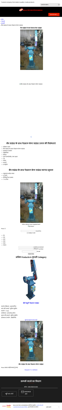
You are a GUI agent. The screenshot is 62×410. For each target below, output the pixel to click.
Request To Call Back (31, 370)
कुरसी (3, 23)
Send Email (53, 14)
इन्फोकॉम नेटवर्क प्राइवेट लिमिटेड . (20, 407)
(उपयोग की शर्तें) (39, 405)
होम (2, 19)
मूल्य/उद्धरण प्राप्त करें (31, 320)
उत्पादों (3, 21)
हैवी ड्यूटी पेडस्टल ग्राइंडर (31, 303)
